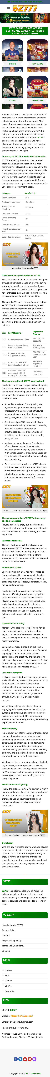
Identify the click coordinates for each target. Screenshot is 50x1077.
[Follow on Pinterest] (25, 1059)
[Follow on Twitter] (20, 1059)
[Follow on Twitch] (34, 1059)
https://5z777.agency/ (22, 1016)
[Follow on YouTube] (30, 1059)
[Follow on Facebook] (16, 1059)
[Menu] (8, 8)
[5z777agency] (25, 8)
